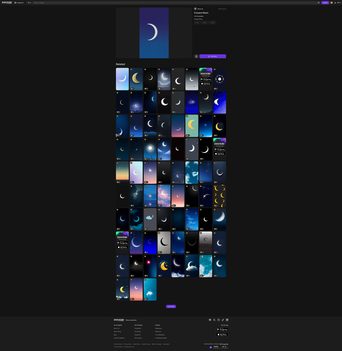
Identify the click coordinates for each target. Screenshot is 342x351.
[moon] (164, 102)
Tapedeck (137, 334)
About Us (116, 328)
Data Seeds (138, 338)
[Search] (319, 2)
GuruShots (137, 331)
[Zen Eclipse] (191, 79)
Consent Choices (146, 344)
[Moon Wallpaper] (122, 196)
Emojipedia (137, 328)
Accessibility (166, 344)
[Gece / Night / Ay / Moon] (191, 102)
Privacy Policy (128, 344)
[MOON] (178, 266)
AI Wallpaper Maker (161, 338)
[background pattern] (136, 243)
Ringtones (158, 331)
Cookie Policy (136, 344)
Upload (325, 2)
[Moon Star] (178, 149)
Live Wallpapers (160, 334)
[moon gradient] (122, 79)
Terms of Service (118, 344)
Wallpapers (158, 328)
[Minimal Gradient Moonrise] (178, 126)
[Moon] (219, 102)
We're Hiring (117, 331)
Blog (115, 334)
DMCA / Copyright (156, 344)
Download (214, 56)
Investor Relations (119, 338)
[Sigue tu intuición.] (191, 172)
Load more (171, 306)
